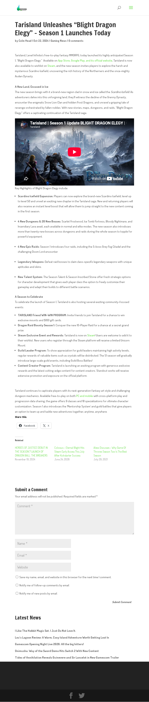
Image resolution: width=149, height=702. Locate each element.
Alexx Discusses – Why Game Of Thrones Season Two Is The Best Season (110, 451)
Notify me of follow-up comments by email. (44, 585)
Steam (51, 66)
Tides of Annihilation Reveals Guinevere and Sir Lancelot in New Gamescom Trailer (67, 657)
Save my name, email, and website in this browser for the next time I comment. (65, 577)
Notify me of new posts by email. (38, 593)
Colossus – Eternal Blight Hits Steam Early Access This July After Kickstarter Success (69, 451)
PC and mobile (84, 396)
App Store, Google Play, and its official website (85, 60)
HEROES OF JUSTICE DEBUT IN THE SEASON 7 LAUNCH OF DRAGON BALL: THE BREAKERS (31, 451)
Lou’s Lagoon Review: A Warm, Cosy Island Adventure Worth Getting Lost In (62, 637)
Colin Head (25, 40)
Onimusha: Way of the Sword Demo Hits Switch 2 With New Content (57, 651)
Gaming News (59, 40)
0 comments (75, 40)
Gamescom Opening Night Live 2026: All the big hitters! (49, 644)
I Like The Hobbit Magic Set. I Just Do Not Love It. (45, 631)
